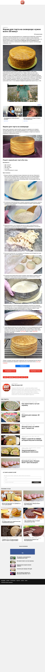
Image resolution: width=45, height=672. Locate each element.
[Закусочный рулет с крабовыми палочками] (10, 452)
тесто (22, 377)
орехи (35, 436)
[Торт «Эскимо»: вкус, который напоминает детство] (33, 513)
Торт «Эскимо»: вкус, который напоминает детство (32, 521)
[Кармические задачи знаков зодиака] (13, 565)
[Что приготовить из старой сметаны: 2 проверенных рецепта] (11, 513)
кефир (33, 436)
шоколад (40, 519)
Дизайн (7, 580)
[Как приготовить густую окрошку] (10, 406)
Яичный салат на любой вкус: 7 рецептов (30, 427)
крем (33, 459)
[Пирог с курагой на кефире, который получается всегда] (10, 440)
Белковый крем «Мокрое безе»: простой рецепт (30, 461)
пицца (7, 538)
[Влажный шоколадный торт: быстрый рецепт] (33, 531)
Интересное (12, 580)
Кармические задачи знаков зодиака (24, 565)
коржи (5, 377)
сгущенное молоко (27, 538)
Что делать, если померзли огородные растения (24, 557)
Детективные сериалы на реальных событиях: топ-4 (23, 573)
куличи (15, 502)
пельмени (4, 538)
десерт (33, 537)
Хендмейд (3, 580)
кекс (30, 436)
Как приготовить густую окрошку (30, 404)
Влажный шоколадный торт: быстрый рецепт (31, 540)
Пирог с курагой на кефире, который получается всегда (32, 439)
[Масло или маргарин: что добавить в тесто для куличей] (11, 495)
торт (26, 377)
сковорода (11, 377)
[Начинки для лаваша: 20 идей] (10, 417)
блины (7, 537)
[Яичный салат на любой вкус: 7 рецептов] (10, 429)
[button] (1, 2)
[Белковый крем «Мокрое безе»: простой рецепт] (10, 463)
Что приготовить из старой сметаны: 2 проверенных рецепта (11, 522)
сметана (17, 377)
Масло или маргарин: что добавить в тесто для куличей (11, 504)
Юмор (26, 580)
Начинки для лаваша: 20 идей (31, 415)
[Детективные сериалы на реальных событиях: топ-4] (13, 573)
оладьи (17, 519)
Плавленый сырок (25, 448)
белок (26, 459)
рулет (30, 448)
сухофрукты (24, 437)
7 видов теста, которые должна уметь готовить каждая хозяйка (10, 540)
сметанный (23, 331)
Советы (3, 502)
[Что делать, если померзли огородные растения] (13, 558)
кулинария (11, 502)
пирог (38, 436)
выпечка (27, 436)
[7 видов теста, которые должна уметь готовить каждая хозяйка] (11, 531)
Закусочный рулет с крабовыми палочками (30, 451)
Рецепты (5, 27)
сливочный (34, 331)
